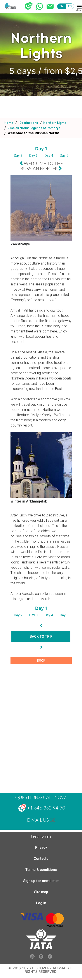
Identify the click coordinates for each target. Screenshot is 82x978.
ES (70, 6)
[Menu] (79, 6)
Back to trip (41, 636)
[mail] (52, 820)
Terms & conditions (41, 870)
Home (8, 123)
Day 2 (18, 155)
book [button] (41, 660)
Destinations (28, 123)
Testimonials (41, 836)
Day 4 (48, 155)
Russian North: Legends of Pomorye (33, 128)
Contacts (41, 859)
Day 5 (64, 155)
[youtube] (32, 957)
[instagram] (41, 957)
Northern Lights (54, 123)
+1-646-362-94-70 (45, 807)
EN (61, 6)
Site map (41, 892)
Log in (41, 903)
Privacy (41, 847)
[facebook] (50, 957)
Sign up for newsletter (41, 881)
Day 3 (33, 155)
